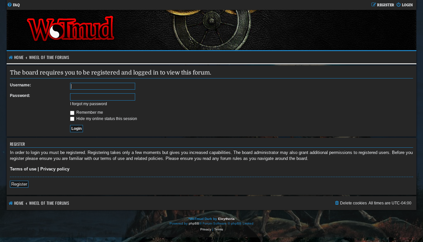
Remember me (89, 112)
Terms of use (23, 168)
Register (19, 184)
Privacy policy (54, 168)
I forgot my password (88, 104)
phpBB (194, 223)
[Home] (109, 30)
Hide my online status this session (106, 118)
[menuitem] (13, 5)
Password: (20, 95)
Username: (20, 85)
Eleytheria (226, 219)
